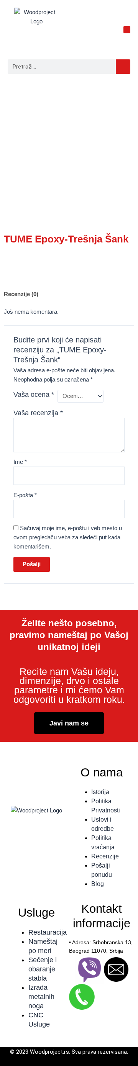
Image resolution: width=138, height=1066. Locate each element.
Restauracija (47, 932)
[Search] (123, 66)
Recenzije (105, 856)
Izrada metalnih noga (41, 997)
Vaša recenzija (38, 413)
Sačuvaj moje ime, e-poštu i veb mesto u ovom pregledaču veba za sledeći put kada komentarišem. (67, 537)
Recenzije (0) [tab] (21, 294)
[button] (127, 29)
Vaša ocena (33, 394)
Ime (20, 462)
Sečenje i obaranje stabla (42, 969)
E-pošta (25, 495)
